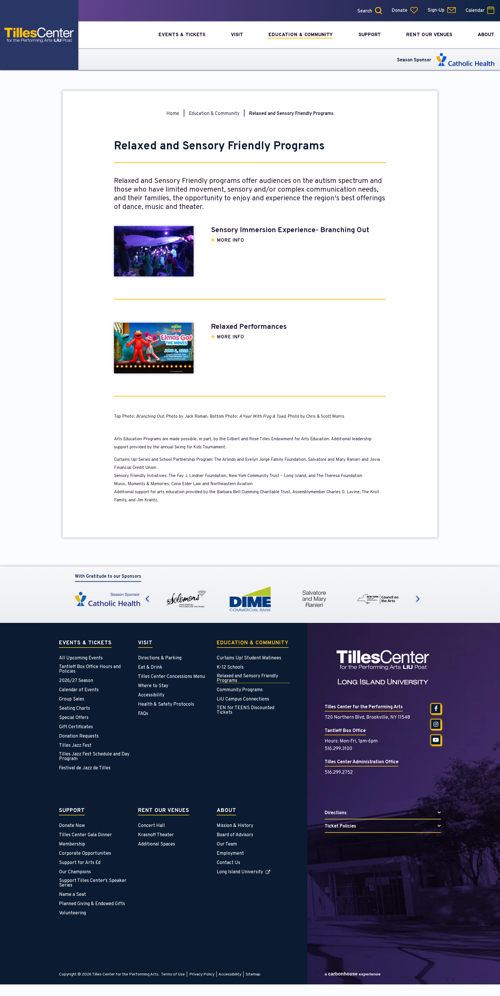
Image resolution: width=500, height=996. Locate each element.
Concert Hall (151, 825)
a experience (352, 973)
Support (72, 811)
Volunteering (72, 913)
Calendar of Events (79, 690)
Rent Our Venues (163, 811)
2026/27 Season (76, 680)
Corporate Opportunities (85, 853)
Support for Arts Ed (79, 863)
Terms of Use (173, 974)
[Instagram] (436, 724)
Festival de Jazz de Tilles (85, 768)
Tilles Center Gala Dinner (85, 835)
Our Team (227, 844)
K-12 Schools (230, 667)
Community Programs (240, 690)
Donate (399, 11)
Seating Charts (74, 708)
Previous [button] (147, 598)
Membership (72, 844)
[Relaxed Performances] (154, 348)
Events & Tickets (85, 643)
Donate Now (72, 825)
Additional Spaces (156, 844)
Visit (145, 643)
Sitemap (253, 974)
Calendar (475, 11)
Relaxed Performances (249, 327)
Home (172, 114)
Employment (230, 853)
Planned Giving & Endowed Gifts (92, 904)
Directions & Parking (159, 658)
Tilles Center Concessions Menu (171, 676)
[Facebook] (436, 708)
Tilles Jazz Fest (75, 745)
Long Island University (240, 872)
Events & (182, 35)
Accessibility (151, 695)
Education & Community (214, 114)
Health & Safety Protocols (166, 704)
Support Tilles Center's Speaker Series (92, 883)
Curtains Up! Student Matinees (249, 658)
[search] (348, 10)
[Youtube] (436, 740)
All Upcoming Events (81, 658)
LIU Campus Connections (243, 699)
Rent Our (429, 35)
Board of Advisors (235, 835)
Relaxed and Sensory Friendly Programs (247, 678)
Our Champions (75, 872)
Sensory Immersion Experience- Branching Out (290, 230)
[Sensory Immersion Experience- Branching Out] (154, 251)
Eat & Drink (150, 667)
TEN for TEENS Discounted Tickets (245, 710)
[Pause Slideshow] (417, 586)
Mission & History (235, 825)
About (226, 811)
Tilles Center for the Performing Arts (39, 35)
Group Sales (71, 699)
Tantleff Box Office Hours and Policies (90, 669)
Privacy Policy (201, 974)
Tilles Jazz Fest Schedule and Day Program (94, 756)
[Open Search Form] (378, 10)
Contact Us (228, 863)
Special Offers (74, 718)
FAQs (143, 713)
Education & (301, 35)
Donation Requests (79, 736)
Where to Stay (153, 686)
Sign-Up (436, 10)
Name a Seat (72, 894)
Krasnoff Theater (156, 835)
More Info (230, 240)
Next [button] (418, 598)
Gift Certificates (76, 727)
